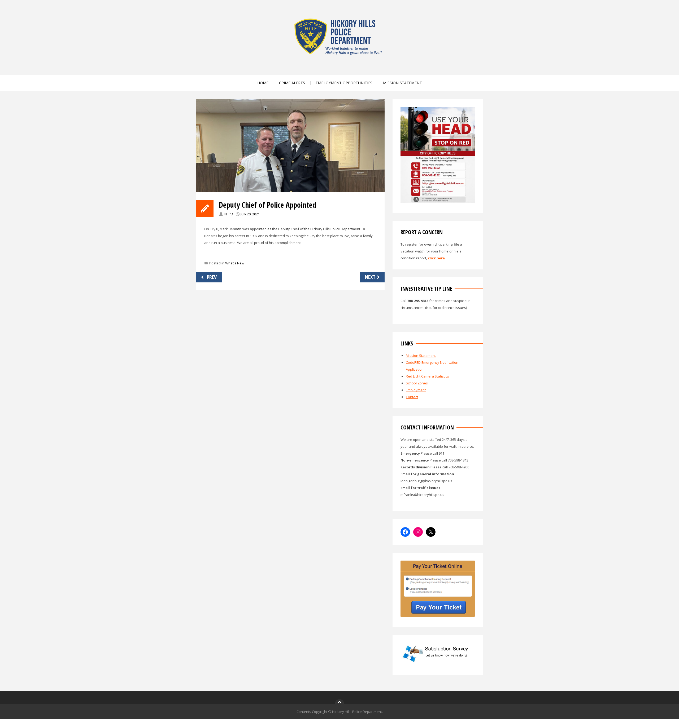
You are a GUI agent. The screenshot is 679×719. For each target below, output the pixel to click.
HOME (262, 82)
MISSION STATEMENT (402, 82)
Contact (412, 396)
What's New (234, 263)
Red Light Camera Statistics (427, 376)
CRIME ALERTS (292, 82)
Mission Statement (421, 355)
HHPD (228, 214)
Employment (416, 390)
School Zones (417, 383)
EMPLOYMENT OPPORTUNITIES (344, 82)
